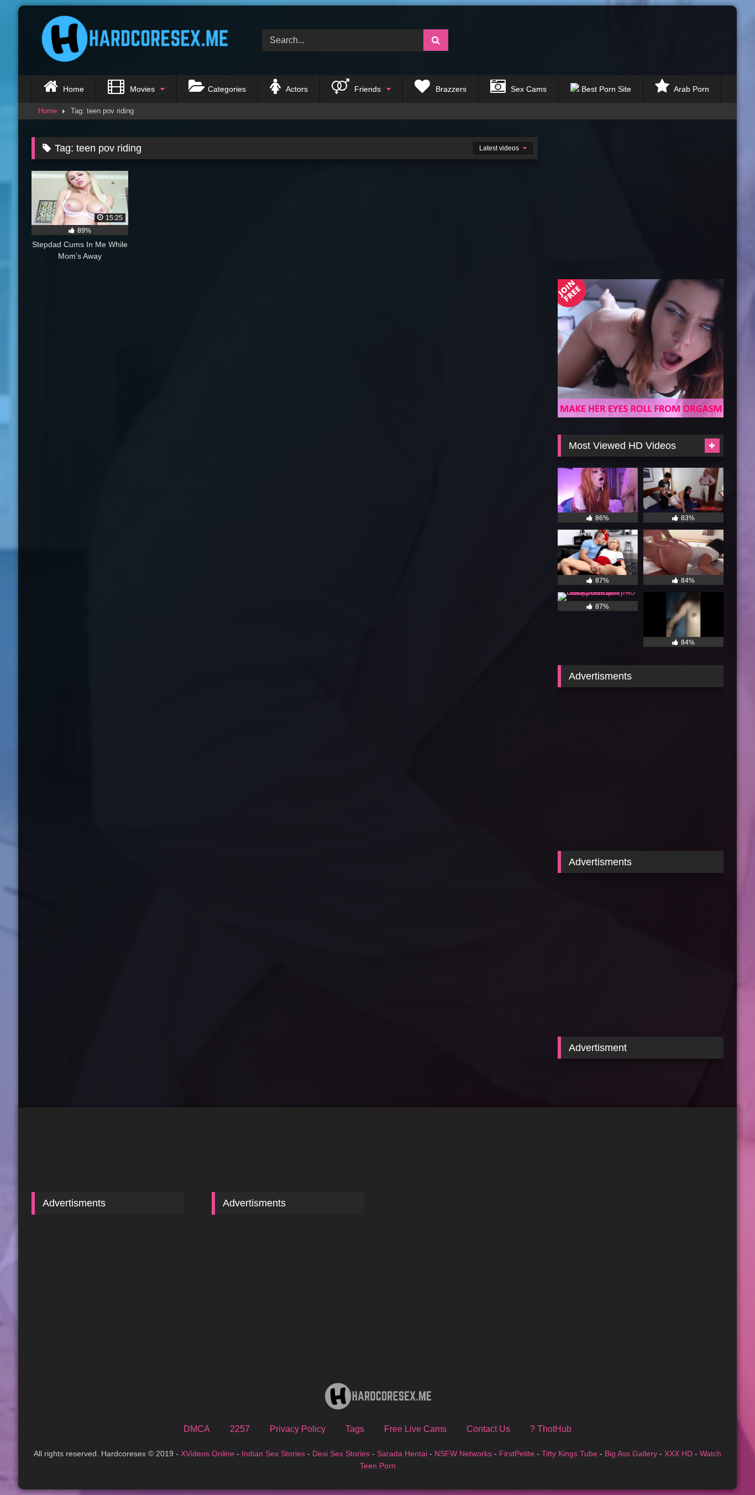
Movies (141, 89)
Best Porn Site (605, 89)
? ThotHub (551, 1429)
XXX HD (678, 1453)
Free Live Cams (415, 1429)
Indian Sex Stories (273, 1453)
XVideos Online (207, 1453)
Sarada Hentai (402, 1453)
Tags (354, 1429)
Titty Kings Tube (569, 1453)
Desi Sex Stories (341, 1453)
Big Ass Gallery (631, 1453)
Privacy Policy (298, 1429)
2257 (240, 1429)
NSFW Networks (463, 1453)
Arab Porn (690, 89)
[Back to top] (721, 1462)
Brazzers (449, 89)
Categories (227, 89)
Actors (296, 89)
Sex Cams (527, 89)
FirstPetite (516, 1453)
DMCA (196, 1429)
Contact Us (488, 1429)
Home (72, 89)
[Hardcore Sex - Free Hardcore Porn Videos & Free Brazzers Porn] (131, 40)
